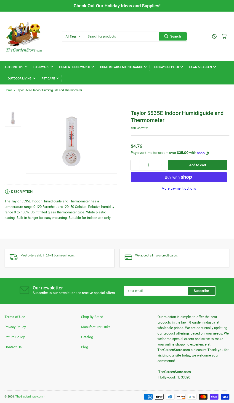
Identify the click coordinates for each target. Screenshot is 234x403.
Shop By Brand (92, 317)
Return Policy (15, 337)
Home (8, 90)
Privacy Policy (15, 327)
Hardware (41, 67)
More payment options (179, 188)
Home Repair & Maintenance (121, 67)
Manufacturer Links (96, 327)
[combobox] (135, 36)
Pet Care (48, 78)
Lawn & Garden (200, 67)
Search (175, 36)
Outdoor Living (20, 78)
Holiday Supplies (166, 67)
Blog (84, 347)
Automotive (14, 67)
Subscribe (201, 291)
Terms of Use (15, 317)
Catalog (87, 337)
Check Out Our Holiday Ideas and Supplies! (117, 5)
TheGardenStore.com (29, 396)
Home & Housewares (74, 67)
